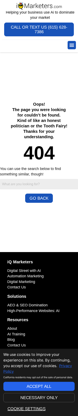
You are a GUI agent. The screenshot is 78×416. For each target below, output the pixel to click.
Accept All (39, 386)
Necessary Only (39, 397)
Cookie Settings (26, 408)
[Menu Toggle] (72, 45)
